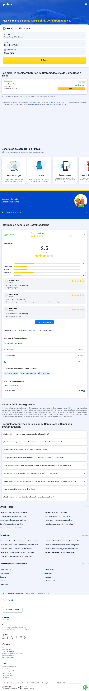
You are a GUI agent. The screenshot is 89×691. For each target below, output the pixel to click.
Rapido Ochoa (49, 569)
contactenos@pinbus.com (57, 104)
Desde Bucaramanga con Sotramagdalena (58, 524)
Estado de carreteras (8, 651)
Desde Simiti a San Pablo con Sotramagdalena (59, 552)
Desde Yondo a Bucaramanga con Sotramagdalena (17, 556)
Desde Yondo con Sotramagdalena (11, 524)
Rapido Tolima (5, 573)
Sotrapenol (48, 577)
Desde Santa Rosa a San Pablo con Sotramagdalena (62, 545)
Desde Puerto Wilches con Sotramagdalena (58, 520)
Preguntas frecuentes (8, 655)
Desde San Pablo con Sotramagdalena (13, 516)
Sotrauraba (4, 585)
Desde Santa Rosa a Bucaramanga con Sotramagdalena (19, 541)
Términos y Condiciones (9, 667)
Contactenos (5, 677)
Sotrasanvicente (49, 581)
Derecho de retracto (7, 669)
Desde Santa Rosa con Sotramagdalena (13, 512)
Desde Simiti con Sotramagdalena (55, 512)
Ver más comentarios (44, 322)
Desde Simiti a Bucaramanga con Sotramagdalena (61, 549)
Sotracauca (48, 573)
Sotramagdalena (32, 330)
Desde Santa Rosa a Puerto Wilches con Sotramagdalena (19, 545)
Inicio (5, 593)
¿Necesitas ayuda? (12, 610)
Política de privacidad (8, 658)
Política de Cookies (7, 675)
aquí (52, 330)
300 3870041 (33, 104)
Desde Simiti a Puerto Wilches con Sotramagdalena (17, 552)
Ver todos (85, 506)
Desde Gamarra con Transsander (11, 528)
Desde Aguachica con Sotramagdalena (57, 516)
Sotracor (3, 577)
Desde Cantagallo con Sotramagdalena (13, 520)
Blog (3, 647)
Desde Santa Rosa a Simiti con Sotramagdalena (16, 549)
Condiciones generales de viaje (11, 671)
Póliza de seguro (7, 673)
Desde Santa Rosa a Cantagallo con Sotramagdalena (62, 541)
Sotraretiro (3, 581)
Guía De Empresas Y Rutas (16, 593)
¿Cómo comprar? (7, 649)
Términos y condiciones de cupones (12, 653)
